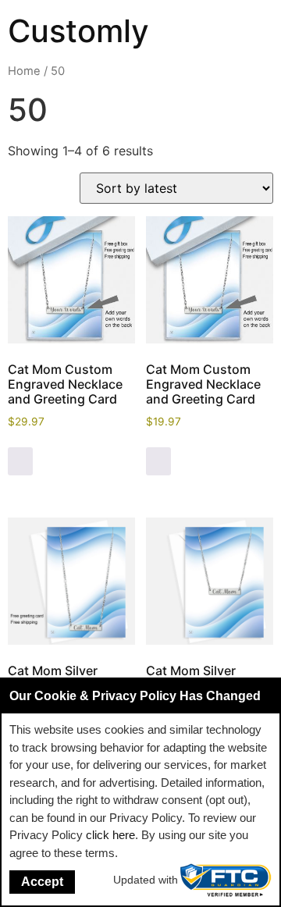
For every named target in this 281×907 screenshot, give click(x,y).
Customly (78, 31)
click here (110, 834)
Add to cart (20, 461)
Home (24, 71)
